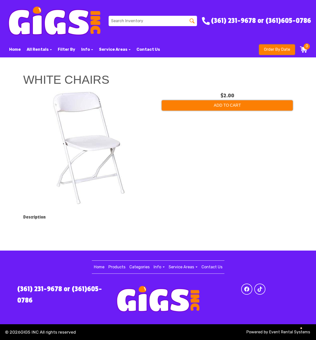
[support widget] (301, 328)
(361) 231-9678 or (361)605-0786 (59, 295)
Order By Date (277, 49)
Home (15, 49)
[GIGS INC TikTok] (259, 289)
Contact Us (148, 49)
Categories (139, 267)
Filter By (66, 49)
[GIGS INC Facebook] (246, 289)
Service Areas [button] (113, 49)
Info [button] (86, 49)
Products (116, 267)
